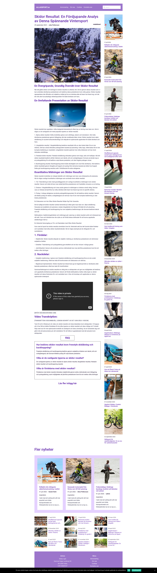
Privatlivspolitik (136, 570)
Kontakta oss (88, 7)
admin (108, 494)
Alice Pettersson (83, 492)
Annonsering (64, 7)
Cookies (79, 7)
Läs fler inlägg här (67, 383)
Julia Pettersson (54, 25)
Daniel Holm (53, 492)
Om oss (72, 7)
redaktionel (97, 24)
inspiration (42, 495)
